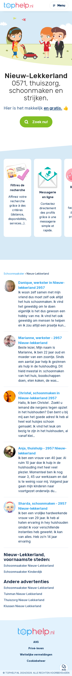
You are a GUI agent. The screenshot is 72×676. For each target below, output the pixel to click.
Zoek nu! (40, 122)
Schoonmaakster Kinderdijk (23, 572)
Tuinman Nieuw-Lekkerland (23, 594)
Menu (61, 5)
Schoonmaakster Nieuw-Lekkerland (29, 565)
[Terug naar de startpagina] (18, 5)
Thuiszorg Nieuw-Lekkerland (24, 600)
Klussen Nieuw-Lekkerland (22, 606)
